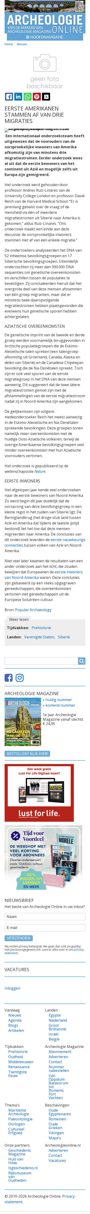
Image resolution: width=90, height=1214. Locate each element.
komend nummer (60, 705)
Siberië (64, 637)
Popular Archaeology (33, 609)
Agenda (14, 1020)
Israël (53, 1034)
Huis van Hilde (15, 1161)
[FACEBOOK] (9, 97)
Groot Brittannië (57, 1027)
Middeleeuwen (17, 1061)
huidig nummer (58, 699)
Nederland (58, 1020)
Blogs (13, 1025)
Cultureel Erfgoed (16, 1131)
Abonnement (58, 1051)
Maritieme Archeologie (17, 1112)
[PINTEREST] (37, 97)
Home (9, 44)
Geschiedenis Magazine (17, 1152)
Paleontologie (17, 1119)
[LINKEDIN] (18, 97)
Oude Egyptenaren (58, 1112)
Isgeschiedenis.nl (17, 1168)
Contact (55, 1061)
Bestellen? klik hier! (27, 753)
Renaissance (17, 1067)
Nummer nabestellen (58, 1069)
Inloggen (12, 988)
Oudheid (15, 1056)
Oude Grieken (55, 1126)
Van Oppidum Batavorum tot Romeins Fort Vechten (58, 1086)
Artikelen (16, 1030)
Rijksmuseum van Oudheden (17, 1177)
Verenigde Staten (39, 637)
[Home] (45, 22)
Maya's (55, 1138)
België (54, 1039)
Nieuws (22, 44)
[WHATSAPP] (27, 97)
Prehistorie (41, 627)
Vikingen (56, 1133)
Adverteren (58, 1056)
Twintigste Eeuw (17, 1074)
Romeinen (57, 1119)
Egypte (55, 1015)
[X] (46, 97)
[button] (45, 37)
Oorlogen (16, 1124)
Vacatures (57, 1160)
